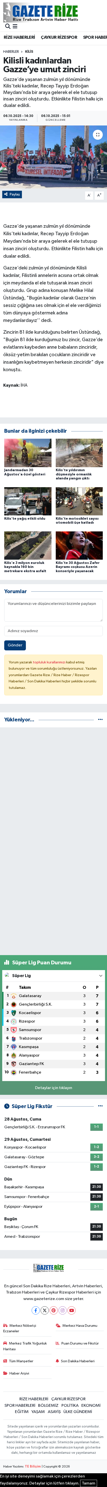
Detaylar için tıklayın (53, 1088)
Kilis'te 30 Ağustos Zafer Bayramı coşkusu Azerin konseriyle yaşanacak (78, 567)
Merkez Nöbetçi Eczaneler (19, 1328)
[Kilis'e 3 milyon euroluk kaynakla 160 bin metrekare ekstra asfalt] (28, 545)
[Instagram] (62, 1310)
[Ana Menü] (15, 27)
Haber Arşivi (19, 1373)
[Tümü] (100, 720)
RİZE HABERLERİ (19, 37)
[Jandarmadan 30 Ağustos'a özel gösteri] (28, 453)
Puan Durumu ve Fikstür (80, 1343)
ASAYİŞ (54, 1412)
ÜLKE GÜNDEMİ (77, 1412)
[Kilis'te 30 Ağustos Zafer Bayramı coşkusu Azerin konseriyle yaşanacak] (79, 545)
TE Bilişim (33, 1466)
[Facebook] (36, 1310)
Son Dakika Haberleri (78, 1361)
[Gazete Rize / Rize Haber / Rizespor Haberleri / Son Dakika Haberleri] (53, 12)
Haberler (11, 51)
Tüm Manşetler (21, 1361)
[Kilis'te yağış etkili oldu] (28, 501)
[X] (45, 1310)
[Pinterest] (54, 1310)
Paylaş (15, 194)
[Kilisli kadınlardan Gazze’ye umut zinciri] (53, 156)
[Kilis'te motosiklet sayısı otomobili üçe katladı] (79, 501)
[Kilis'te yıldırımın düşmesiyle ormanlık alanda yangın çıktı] (79, 453)
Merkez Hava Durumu (79, 1326)
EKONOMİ (91, 1406)
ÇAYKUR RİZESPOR (59, 37)
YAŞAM (38, 1412)
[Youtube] (71, 1310)
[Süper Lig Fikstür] (100, 1106)
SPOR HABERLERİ (19, 1406)
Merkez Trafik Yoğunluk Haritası (25, 1346)
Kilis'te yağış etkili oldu (24, 518)
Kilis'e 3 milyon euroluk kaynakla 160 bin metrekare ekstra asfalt (25, 567)
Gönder (15, 645)
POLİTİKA (70, 1406)
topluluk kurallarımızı (49, 662)
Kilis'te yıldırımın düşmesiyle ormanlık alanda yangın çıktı (74, 474)
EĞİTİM (22, 1412)
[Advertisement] (53, 785)
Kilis (29, 51)
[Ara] (7, 27)
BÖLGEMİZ (48, 1406)
